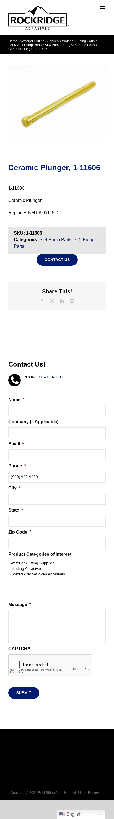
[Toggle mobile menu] (103, 8)
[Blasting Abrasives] (58, 568)
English (73, 814)
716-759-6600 (50, 377)
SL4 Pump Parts (55, 239)
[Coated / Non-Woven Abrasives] (58, 574)
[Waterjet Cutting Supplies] (58, 563)
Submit (23, 693)
